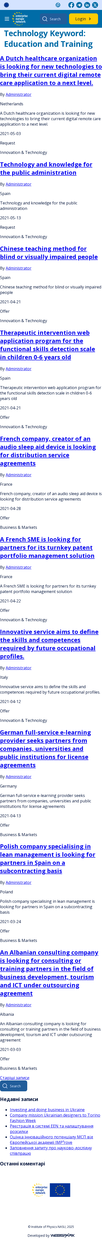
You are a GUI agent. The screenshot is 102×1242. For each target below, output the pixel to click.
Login (80, 19)
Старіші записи (14, 1077)
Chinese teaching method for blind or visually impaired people (49, 252)
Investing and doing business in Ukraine (47, 1109)
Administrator (18, 94)
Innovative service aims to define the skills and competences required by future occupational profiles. (49, 643)
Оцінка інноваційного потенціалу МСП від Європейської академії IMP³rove (51, 1139)
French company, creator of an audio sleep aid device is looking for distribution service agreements (48, 450)
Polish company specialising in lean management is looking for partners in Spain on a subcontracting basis (47, 858)
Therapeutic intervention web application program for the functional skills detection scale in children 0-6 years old (47, 344)
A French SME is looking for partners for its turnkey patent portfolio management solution (47, 547)
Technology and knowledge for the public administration (46, 168)
